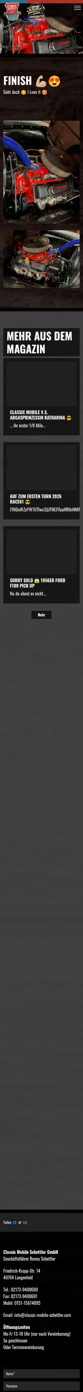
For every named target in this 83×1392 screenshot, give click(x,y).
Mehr (41, 615)
